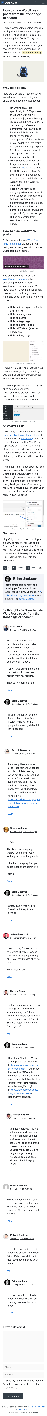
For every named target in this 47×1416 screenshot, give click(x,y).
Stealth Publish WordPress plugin (21, 435)
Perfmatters (40, 1407)
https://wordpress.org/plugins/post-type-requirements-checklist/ (24, 803)
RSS (28, 1412)
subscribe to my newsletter (19, 595)
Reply (9, 690)
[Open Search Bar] (36, 2)
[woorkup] (9, 2)
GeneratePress (24, 1409)
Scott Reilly (27, 438)
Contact (34, 1412)
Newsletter (14, 1412)
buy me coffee (26, 598)
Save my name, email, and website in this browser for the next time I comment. (25, 1384)
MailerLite (27, 167)
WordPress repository (15, 279)
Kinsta (30, 1407)
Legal (22, 1412)
